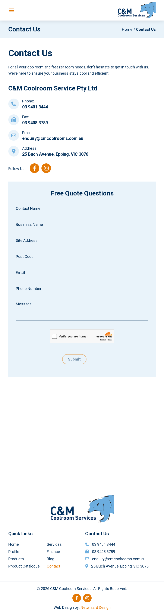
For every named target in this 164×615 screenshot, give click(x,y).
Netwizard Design (96, 607)
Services (54, 544)
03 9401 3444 (35, 106)
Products (16, 559)
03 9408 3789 (35, 122)
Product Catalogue (24, 566)
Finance (53, 551)
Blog (50, 559)
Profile (13, 551)
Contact (53, 566)
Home (127, 29)
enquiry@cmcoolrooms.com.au (52, 138)
